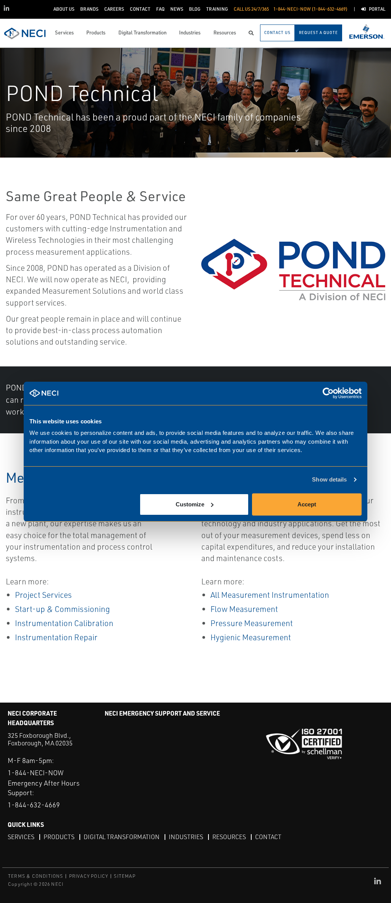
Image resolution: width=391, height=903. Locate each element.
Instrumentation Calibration (64, 623)
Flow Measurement (244, 609)
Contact (268, 837)
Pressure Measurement (251, 623)
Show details (329, 479)
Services (21, 837)
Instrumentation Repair (56, 637)
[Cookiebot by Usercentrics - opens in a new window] (328, 393)
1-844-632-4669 (34, 804)
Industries (186, 837)
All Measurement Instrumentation (269, 595)
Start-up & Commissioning (62, 609)
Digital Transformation (122, 837)
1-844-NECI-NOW (35, 772)
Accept (306, 504)
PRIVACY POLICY (88, 876)
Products (59, 837)
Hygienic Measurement (250, 637)
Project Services (43, 595)
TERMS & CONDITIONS (35, 876)
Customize (190, 504)
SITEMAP (124, 876)
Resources (229, 837)
